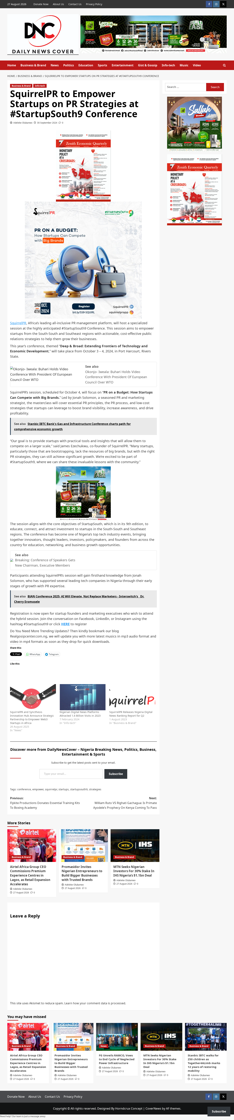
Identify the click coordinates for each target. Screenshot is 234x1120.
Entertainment (122, 65)
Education (85, 65)
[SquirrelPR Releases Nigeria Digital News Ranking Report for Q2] (132, 697)
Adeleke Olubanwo (22, 122)
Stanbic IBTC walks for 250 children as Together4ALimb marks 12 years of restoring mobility (204, 1062)
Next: (125, 802)
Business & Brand (33, 65)
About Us (58, 4)
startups (63, 789)
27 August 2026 (21, 892)
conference (24, 789)
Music (184, 65)
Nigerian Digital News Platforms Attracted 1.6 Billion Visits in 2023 (80, 713)
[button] (224, 65)
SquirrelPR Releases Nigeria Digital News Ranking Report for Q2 (130, 713)
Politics (68, 65)
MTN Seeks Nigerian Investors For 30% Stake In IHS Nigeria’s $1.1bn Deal (133, 871)
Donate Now (40, 4)
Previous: (45, 802)
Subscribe (116, 774)
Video (197, 65)
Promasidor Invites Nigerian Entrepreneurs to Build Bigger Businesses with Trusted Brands (82, 873)
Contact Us (75, 4)
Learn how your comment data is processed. (95, 1003)
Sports (102, 65)
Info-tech (168, 65)
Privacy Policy (94, 4)
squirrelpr (51, 789)
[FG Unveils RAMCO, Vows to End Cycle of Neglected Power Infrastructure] (117, 1037)
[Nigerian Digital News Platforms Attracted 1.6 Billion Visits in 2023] (82, 697)
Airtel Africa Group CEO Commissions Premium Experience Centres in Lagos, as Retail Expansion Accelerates (30, 875)
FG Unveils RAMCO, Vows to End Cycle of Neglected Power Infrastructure (117, 1059)
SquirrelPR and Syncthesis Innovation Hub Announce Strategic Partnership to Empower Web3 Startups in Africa (32, 717)
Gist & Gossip (147, 65)
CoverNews (153, 1108)
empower (38, 789)
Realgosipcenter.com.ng (28, 636)
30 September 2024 (47, 122)
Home (11, 65)
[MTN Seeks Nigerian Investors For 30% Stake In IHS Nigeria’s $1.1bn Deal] (135, 845)
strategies (95, 789)
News (55, 65)
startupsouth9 (79, 789)
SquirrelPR (18, 323)
